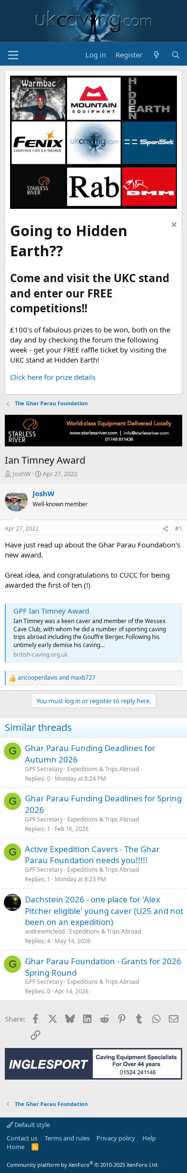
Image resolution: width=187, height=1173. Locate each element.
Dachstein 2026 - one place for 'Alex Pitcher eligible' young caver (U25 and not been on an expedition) (104, 911)
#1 (178, 528)
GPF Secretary (44, 769)
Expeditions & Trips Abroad (103, 769)
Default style (31, 1124)
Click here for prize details (52, 377)
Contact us (22, 1138)
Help (149, 1138)
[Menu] (13, 55)
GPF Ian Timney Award (51, 610)
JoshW (21, 473)
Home (15, 1146)
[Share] (165, 529)
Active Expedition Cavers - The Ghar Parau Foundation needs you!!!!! (92, 854)
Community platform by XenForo (83, 1164)
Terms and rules (67, 1138)
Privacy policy (115, 1138)
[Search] (175, 55)
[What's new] (156, 55)
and (56, 678)
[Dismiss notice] (173, 226)
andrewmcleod (45, 931)
